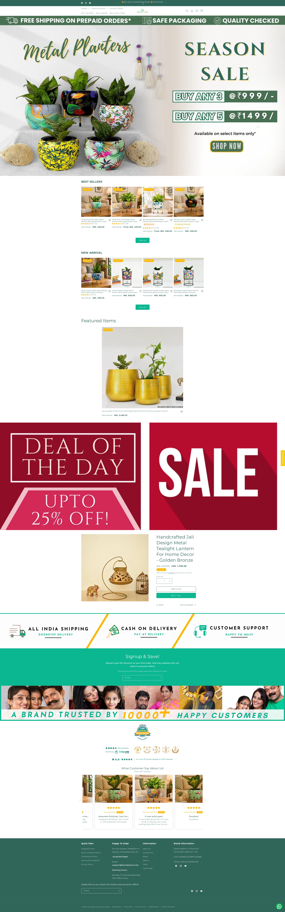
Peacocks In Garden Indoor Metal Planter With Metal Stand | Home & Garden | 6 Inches (156, 291)
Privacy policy (128, 907)
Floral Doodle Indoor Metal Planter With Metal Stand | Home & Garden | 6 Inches (125, 291)
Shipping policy (154, 907)
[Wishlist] (196, 10)
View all (142, 240)
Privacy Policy (87, 864)
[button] (85, 8)
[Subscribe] (160, 677)
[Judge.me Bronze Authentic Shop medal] (147, 749)
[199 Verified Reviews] (142, 741)
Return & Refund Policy (91, 853)
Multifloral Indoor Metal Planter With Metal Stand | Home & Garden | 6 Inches (186, 291)
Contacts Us (148, 853)
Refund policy (116, 907)
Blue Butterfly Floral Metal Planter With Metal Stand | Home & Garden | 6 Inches (156, 220)
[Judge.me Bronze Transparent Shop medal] (156, 749)
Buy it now (176, 595)
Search (146, 860)
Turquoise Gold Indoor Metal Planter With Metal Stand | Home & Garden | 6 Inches (94, 220)
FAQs (145, 864)
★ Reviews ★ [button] (283, 458)
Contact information (168, 907)
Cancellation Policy (89, 857)
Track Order (148, 868)
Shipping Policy (88, 849)
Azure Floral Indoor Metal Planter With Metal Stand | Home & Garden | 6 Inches (94, 291)
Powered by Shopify (103, 907)
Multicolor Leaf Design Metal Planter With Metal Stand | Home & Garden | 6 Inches (125, 220)
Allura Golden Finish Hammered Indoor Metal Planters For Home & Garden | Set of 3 (135, 411)
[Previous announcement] (118, 3)
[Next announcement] (166, 3)
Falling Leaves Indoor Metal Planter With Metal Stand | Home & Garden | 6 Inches (187, 220)
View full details (186, 605)
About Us (147, 849)
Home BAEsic (91, 907)
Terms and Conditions (90, 860)
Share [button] (161, 605)
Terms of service (140, 907)
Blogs (145, 857)
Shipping (171, 573)
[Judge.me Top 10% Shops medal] (175, 749)
